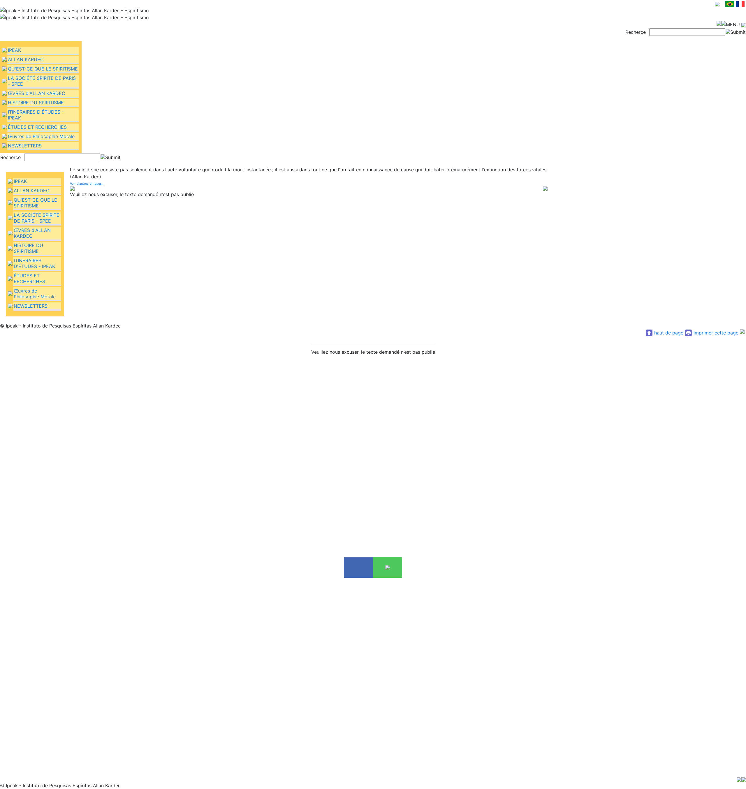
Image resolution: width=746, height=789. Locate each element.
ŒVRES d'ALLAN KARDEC (36, 93)
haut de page (668, 333)
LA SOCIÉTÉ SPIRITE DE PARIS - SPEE (36, 218)
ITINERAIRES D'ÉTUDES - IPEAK (34, 263)
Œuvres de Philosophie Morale (41, 136)
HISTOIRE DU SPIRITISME (36, 102)
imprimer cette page (716, 333)
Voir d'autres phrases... (87, 184)
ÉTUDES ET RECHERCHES (37, 127)
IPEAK (14, 50)
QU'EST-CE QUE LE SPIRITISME (43, 69)
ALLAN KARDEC (26, 59)
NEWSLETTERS (25, 146)
